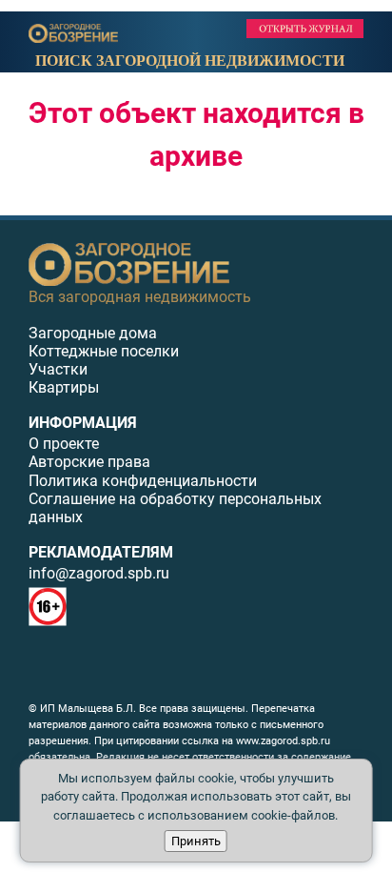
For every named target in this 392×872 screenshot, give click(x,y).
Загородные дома (93, 333)
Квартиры (64, 387)
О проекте (64, 444)
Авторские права (89, 462)
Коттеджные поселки (104, 351)
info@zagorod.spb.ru (99, 573)
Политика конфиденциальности (143, 481)
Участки (58, 369)
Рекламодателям (101, 552)
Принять (196, 841)
